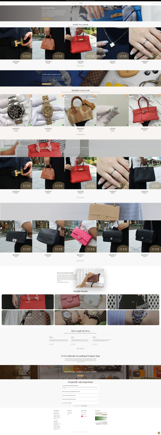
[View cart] (156, 3)
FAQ (88, 3)
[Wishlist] (154, 3)
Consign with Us (70, 413)
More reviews (80, 348)
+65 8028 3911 (72, 0)
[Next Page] (158, 45)
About (76, 3)
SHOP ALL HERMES (80, 197)
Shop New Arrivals (46, 18)
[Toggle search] (159, 3)
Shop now (80, 375)
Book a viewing (70, 412)
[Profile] (152, 3)
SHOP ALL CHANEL (80, 260)
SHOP (72, 3)
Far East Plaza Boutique (84, 0)
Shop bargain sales (81, 134)
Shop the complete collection (62, 282)
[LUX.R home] (81, 3)
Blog (86, 3)
